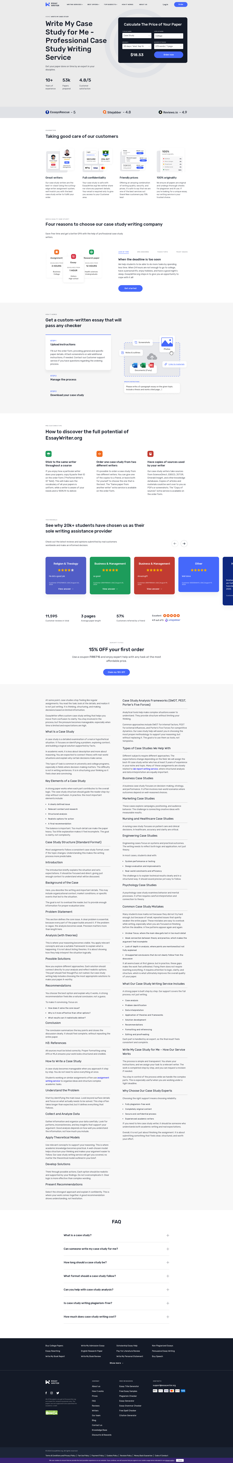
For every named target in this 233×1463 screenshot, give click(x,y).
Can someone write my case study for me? (91, 1248)
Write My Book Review (91, 1356)
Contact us (97, 1425)
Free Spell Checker (127, 1410)
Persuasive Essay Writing (163, 1351)
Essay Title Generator (129, 1386)
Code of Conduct (161, 1456)
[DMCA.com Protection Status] (52, 1414)
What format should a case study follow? (90, 1276)
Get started (131, 288)
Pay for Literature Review (128, 1351)
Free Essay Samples (128, 1391)
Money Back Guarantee (143, 1456)
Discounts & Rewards (101, 1435)
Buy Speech (157, 1356)
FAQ (94, 1401)
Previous (174, 543)
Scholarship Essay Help (126, 1346)
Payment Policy (98, 1456)
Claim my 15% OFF (116, 672)
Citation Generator (127, 1415)
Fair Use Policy (83, 1456)
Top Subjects (110, 4)
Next (184, 543)
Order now (169, 55)
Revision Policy (126, 1456)
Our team (96, 1415)
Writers (95, 1410)
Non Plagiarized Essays (162, 1346)
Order (180, 4)
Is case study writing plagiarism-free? (88, 1303)
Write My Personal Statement (129, 1356)
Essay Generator (126, 1401)
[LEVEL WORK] (158, 32)
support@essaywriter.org (164, 1385)
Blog (94, 1420)
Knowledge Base (99, 1430)
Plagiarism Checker (128, 1396)
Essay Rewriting (53, 1351)
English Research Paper (91, 1351)
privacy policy (169, 1460)
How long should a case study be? (85, 1262)
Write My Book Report (55, 1356)
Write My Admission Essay (92, 1346)
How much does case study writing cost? (90, 1316)
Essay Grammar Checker (130, 1406)
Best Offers (92, 4)
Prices (95, 1396)
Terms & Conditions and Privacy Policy (60, 1456)
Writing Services (74, 4)
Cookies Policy (112, 1456)
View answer (64, 589)
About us (143, 4)
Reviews (96, 1406)
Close (180, 1460)
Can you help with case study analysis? (88, 1289)
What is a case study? (78, 1235)
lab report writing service (145, 769)
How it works (127, 4)
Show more (115, 1363)
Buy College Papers (54, 1346)
